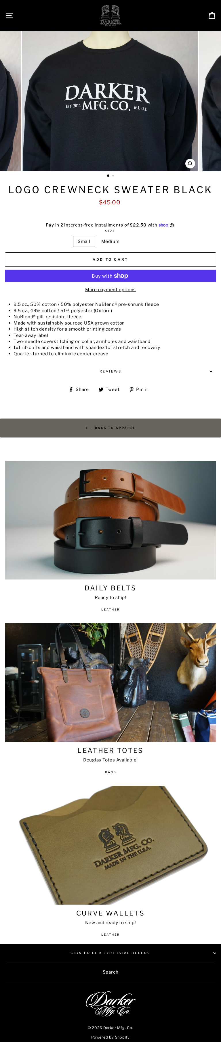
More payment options (110, 289)
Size (110, 231)
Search (111, 972)
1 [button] (108, 175)
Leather (110, 609)
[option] (110, 101)
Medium (110, 241)
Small (84, 241)
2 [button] (113, 176)
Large (136, 241)
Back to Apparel (115, 427)
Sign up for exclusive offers (110, 953)
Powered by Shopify (110, 1037)
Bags (110, 772)
